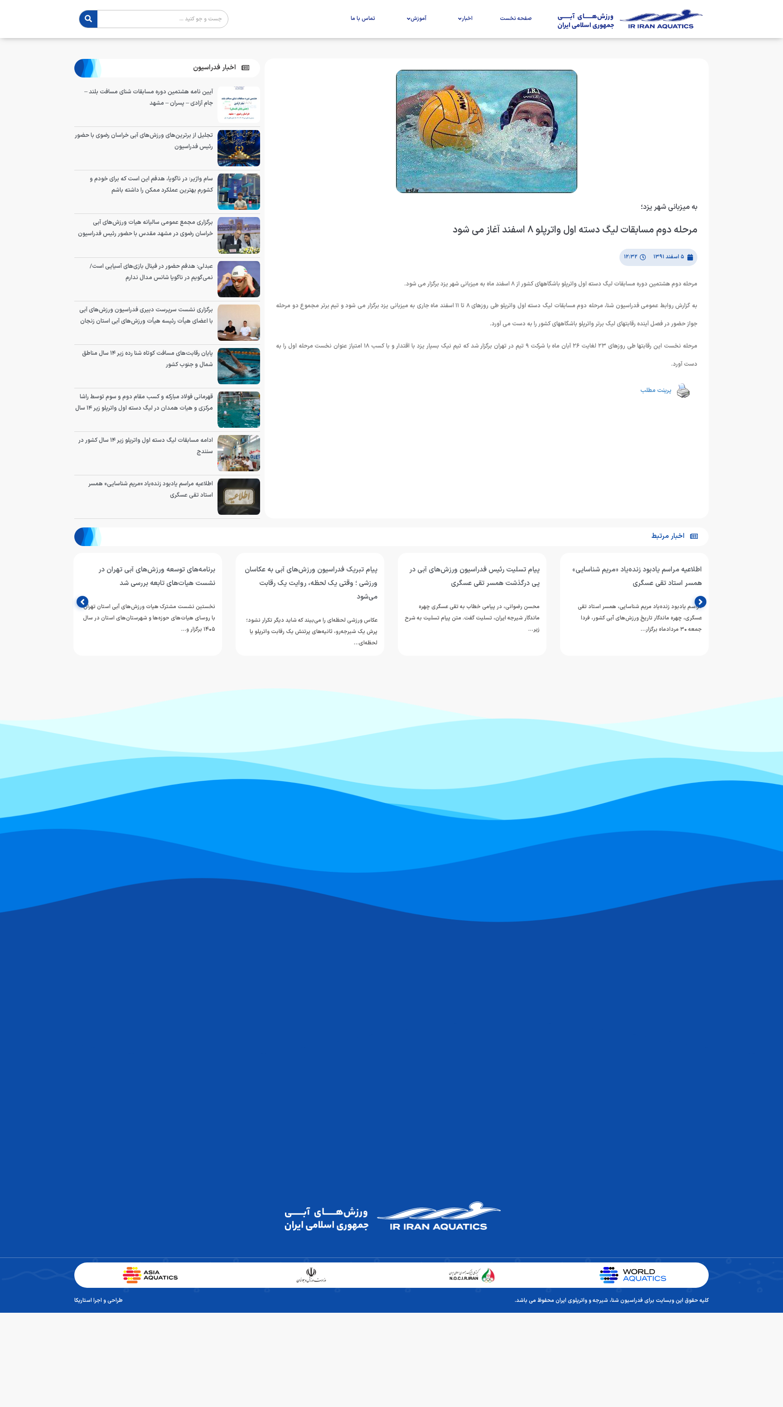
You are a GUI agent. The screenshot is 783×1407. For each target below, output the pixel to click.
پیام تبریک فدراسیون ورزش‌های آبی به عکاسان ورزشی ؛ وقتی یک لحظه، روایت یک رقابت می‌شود (311, 583)
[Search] (88, 19)
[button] (221, 68)
